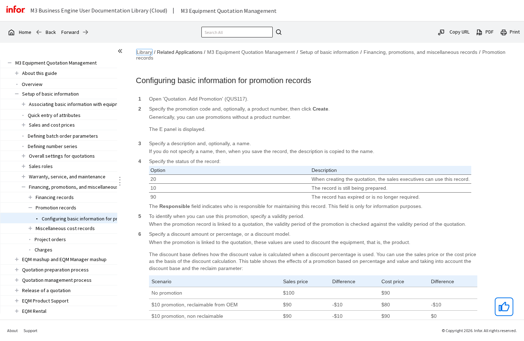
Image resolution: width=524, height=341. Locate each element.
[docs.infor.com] (11, 32)
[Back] (38, 32)
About (12, 330)
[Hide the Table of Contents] (121, 52)
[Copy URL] (441, 31)
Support (30, 330)
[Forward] (85, 32)
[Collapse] (10, 62)
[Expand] (17, 72)
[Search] (277, 32)
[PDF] (479, 31)
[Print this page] (503, 31)
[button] (56, 62)
